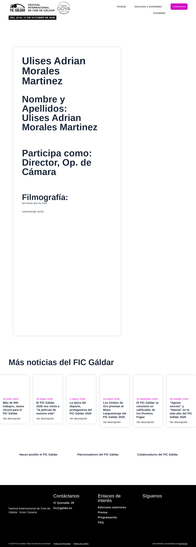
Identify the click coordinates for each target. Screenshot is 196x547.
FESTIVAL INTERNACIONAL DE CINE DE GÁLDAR (41, 7)
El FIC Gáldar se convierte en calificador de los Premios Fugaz (147, 410)
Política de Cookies (81, 544)
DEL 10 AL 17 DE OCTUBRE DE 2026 (32, 17)
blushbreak (183, 544)
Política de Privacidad (62, 544)
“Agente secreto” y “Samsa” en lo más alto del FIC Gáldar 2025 (181, 410)
